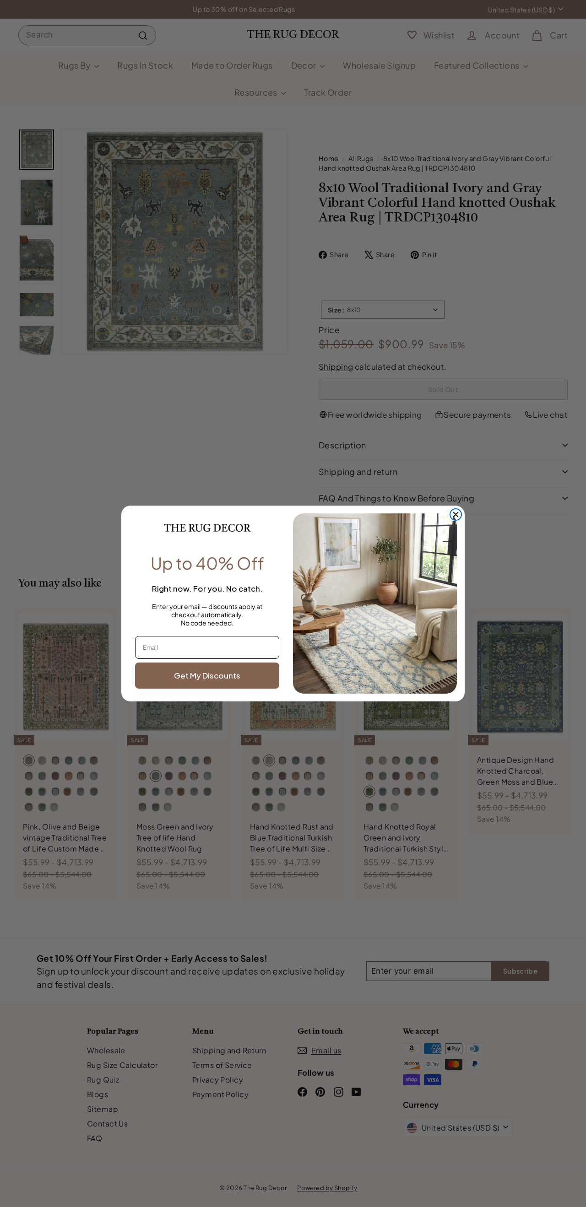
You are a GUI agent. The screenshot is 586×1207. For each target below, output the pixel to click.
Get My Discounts (207, 675)
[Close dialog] (455, 514)
